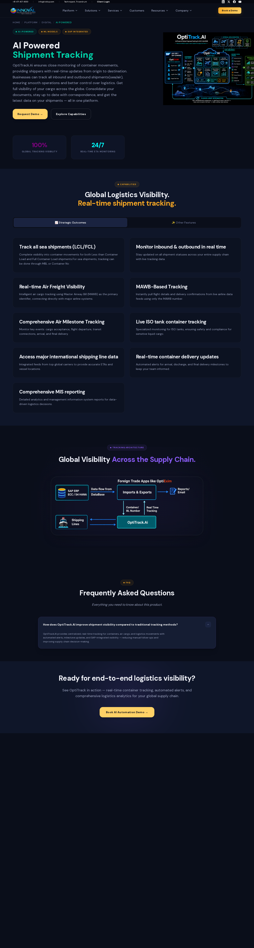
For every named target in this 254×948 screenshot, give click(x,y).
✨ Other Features (184, 222)
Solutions (91, 10)
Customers (137, 10)
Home (16, 22)
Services (113, 10)
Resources (158, 10)
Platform (68, 10)
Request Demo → (30, 114)
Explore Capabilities (71, 114)
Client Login (103, 1)
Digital (46, 22)
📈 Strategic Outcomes (70, 222)
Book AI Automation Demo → (127, 712)
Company (182, 10)
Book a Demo (230, 10)
